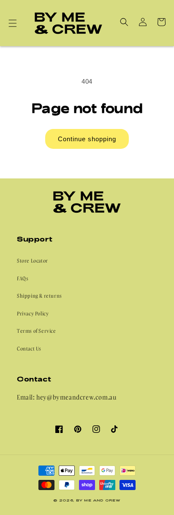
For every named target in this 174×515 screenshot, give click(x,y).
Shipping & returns (39, 295)
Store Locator (32, 260)
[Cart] (161, 22)
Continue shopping (87, 138)
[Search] (124, 22)
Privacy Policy (33, 313)
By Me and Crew (98, 500)
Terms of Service (36, 330)
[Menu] (12, 23)
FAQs (22, 278)
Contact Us (29, 348)
